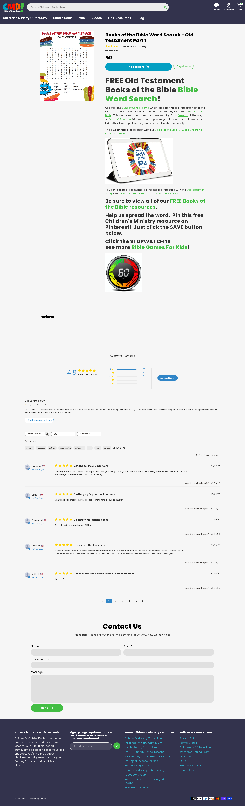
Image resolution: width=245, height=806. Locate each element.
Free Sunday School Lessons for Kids (148, 756)
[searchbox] (34, 434)
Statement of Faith (191, 765)
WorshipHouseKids (166, 193)
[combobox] (63, 434)
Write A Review (167, 378)
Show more (119, 447)
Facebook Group (135, 774)
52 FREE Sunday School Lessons (144, 752)
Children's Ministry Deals (33, 798)
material (29, 448)
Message (38, 672)
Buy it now (184, 66)
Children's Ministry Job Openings (145, 770)
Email (127, 646)
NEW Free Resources (137, 787)
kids (90, 448)
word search (65, 448)
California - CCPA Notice (195, 747)
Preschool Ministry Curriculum (143, 743)
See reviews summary (134, 46)
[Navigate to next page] (143, 601)
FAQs (183, 761)
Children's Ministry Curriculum (143, 738)
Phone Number (40, 659)
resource (41, 448)
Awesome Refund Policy (195, 752)
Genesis (183, 115)
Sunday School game (135, 108)
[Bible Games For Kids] (123, 291)
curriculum (79, 448)
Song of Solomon (120, 119)
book (98, 448)
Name (35, 646)
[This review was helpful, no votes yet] (212, 483)
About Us (185, 756)
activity (52, 448)
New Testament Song (133, 193)
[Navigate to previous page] (102, 601)
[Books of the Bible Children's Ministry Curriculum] (139, 183)
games (107, 448)
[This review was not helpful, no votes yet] (217, 483)
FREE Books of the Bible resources (155, 204)
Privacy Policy (188, 738)
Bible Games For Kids (159, 247)
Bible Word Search (151, 94)
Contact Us (187, 770)
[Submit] (116, 745)
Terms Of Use (188, 743)
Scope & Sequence (137, 765)
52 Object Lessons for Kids (141, 761)
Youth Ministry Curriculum (141, 747)
